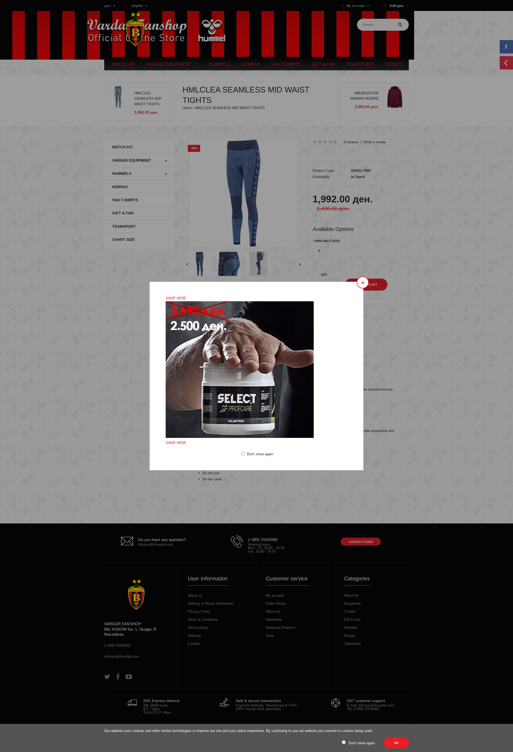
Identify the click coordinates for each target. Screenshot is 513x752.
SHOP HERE (176, 298)
